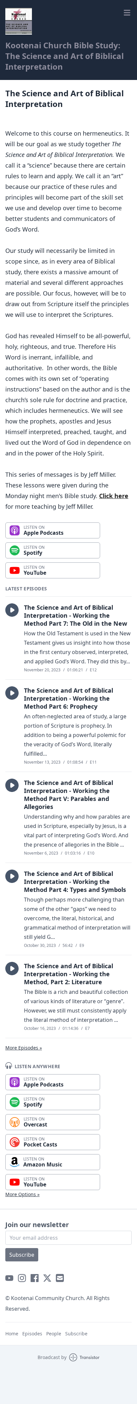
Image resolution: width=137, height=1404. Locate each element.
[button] (12, 610)
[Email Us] (60, 1278)
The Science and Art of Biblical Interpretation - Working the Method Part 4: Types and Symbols (75, 882)
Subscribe (21, 1254)
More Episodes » (23, 1048)
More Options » (22, 1194)
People (53, 1333)
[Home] (18, 21)
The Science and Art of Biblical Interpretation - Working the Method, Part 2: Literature (68, 974)
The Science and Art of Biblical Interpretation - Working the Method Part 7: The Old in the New (75, 615)
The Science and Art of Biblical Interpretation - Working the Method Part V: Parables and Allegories (68, 795)
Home (11, 1333)
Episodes (32, 1333)
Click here (113, 496)
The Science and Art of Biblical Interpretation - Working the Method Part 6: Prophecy (68, 698)
